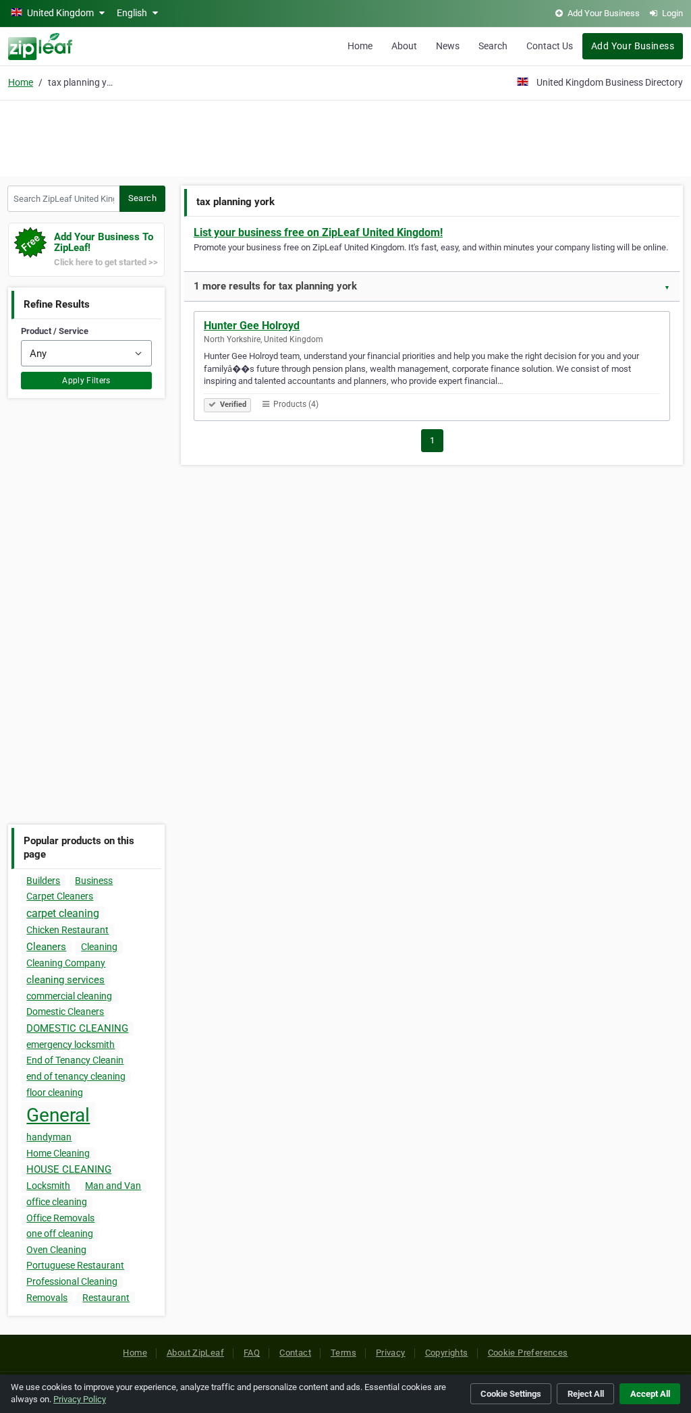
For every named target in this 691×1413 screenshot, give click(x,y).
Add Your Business (632, 45)
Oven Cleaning (56, 1249)
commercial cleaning (69, 996)
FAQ (252, 1353)
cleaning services (65, 980)
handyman (49, 1137)
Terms (343, 1353)
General (58, 1115)
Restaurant (106, 1297)
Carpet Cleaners (59, 896)
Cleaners (46, 947)
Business (94, 880)
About (404, 45)
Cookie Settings (510, 1394)
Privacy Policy (79, 1399)
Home (360, 45)
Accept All (650, 1394)
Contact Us (549, 45)
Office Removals (60, 1218)
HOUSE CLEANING (68, 1169)
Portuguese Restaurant (75, 1265)
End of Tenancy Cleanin (74, 1060)
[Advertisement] (345, 136)
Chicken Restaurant (67, 929)
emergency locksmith (70, 1044)
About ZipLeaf (195, 1353)
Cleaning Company (65, 963)
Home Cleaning (58, 1153)
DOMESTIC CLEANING (77, 1028)
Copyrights (446, 1353)
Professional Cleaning (71, 1281)
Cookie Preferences (528, 1353)
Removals (46, 1297)
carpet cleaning (62, 913)
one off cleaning (59, 1233)
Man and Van (113, 1185)
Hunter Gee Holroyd (252, 325)
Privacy (391, 1353)
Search (492, 45)
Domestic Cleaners (65, 1011)
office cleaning (56, 1201)
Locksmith (48, 1185)
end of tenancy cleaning (76, 1076)
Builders (43, 880)
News (448, 45)
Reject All (586, 1394)
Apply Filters (86, 380)
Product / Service (54, 331)
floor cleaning (54, 1092)
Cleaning (99, 946)
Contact (295, 1353)
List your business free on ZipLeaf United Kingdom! (318, 232)
